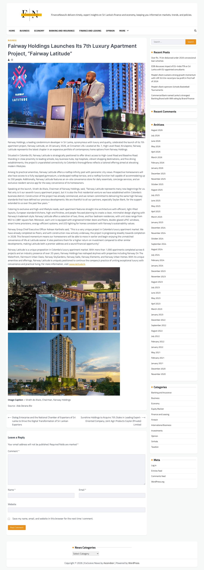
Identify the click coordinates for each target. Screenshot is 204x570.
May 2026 (155, 146)
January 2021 (157, 363)
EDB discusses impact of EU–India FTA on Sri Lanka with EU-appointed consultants (171, 68)
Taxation (155, 447)
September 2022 (158, 325)
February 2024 (157, 260)
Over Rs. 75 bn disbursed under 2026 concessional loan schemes (173, 59)
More (122, 30)
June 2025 (155, 200)
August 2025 (157, 189)
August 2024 (157, 249)
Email (82, 490)
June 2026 (155, 141)
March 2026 (156, 157)
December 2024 (158, 227)
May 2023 (155, 298)
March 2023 (156, 309)
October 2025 (157, 184)
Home (12, 30)
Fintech (154, 419)
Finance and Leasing (90, 30)
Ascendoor (108, 563)
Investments (157, 430)
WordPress (133, 563)
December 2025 (158, 173)
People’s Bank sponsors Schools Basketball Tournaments (170, 88)
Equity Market (157, 409)
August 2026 (157, 130)
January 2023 (157, 314)
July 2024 (155, 254)
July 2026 (155, 135)
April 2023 (155, 303)
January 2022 (157, 347)
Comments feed (158, 476)
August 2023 (157, 282)
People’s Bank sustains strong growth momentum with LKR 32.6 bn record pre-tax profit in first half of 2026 (173, 78)
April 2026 (155, 152)
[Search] (195, 30)
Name (12, 490)
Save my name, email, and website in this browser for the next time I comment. (53, 518)
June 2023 (155, 293)
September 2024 (158, 244)
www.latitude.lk (77, 264)
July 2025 (155, 195)
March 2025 (156, 217)
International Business (161, 425)
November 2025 (158, 179)
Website (12, 504)
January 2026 (157, 168)
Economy (39, 30)
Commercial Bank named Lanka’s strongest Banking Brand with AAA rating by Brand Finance (172, 97)
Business (24, 30)
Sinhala (154, 441)
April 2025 (155, 211)
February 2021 (157, 358)
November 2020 (158, 374)
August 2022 (157, 330)
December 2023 (158, 271)
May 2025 (155, 206)
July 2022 (155, 336)
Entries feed (156, 471)
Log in (154, 465)
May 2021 (155, 352)
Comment (13, 451)
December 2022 (158, 320)
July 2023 (155, 287)
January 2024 (157, 265)
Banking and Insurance (62, 30)
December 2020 (158, 368)
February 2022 (157, 341)
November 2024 (158, 233)
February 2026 (157, 162)
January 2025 (157, 222)
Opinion (110, 30)
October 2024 (157, 238)
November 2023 (158, 276)
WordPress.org (157, 481)
